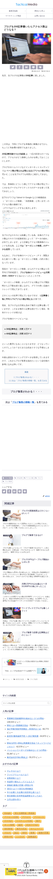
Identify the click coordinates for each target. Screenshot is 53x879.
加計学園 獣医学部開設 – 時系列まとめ (24, 729)
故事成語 (32, 837)
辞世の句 (8, 837)
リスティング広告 (24, 821)
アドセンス (39, 817)
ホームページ (36, 829)
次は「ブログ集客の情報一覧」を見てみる (28, 381)
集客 (33, 833)
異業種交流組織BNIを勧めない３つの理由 (25, 718)
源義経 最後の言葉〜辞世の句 (20, 785)
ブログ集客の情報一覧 (23, 402)
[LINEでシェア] (40, 67)
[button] (48, 703)
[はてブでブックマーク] (26, 67)
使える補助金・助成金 (25, 813)
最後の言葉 (43, 833)
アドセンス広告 (11, 817)
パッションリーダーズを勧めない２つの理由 (26, 750)
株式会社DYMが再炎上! (17, 757)
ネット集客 (9, 825)
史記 (16, 833)
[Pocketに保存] (33, 67)
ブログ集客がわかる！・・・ (26, 377)
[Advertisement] (26, 110)
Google (7, 813)
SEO (24, 833)
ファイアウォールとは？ (18, 775)
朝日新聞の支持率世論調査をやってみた (24, 796)
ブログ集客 (8, 478)
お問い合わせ (26, 871)
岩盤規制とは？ (14, 778)
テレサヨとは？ (14, 771)
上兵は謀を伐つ (14, 799)
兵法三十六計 (32, 825)
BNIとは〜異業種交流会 (17, 725)
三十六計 (8, 821)
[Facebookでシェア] (20, 67)
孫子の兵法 (21, 829)
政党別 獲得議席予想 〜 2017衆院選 (22, 736)
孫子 (38, 821)
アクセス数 (29, 478)
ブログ (39, 478)
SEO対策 (8, 829)
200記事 (19, 478)
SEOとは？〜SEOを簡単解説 (20, 789)
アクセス (26, 817)
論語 (20, 825)
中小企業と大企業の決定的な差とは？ (23, 792)
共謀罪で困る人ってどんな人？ (21, 782)
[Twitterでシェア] (13, 67)
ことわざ (20, 837)
